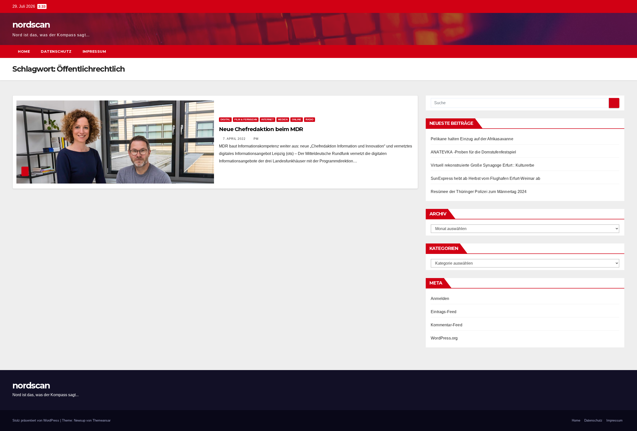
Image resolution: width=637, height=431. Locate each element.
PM (256, 139)
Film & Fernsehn (245, 119)
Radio (310, 119)
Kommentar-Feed (446, 325)
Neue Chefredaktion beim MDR (261, 129)
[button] (611, 51)
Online (296, 119)
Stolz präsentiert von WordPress (36, 420)
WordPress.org (444, 338)
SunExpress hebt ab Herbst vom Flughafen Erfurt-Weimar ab (485, 178)
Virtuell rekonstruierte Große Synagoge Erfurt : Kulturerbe (482, 165)
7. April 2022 (235, 139)
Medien (283, 119)
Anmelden (440, 298)
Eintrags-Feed (444, 312)
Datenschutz (56, 51)
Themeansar (101, 420)
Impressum (94, 51)
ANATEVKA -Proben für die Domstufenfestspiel (473, 152)
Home (24, 51)
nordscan (31, 24)
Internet (267, 119)
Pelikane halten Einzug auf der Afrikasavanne (472, 139)
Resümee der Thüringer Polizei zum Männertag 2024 (479, 192)
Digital (225, 119)
